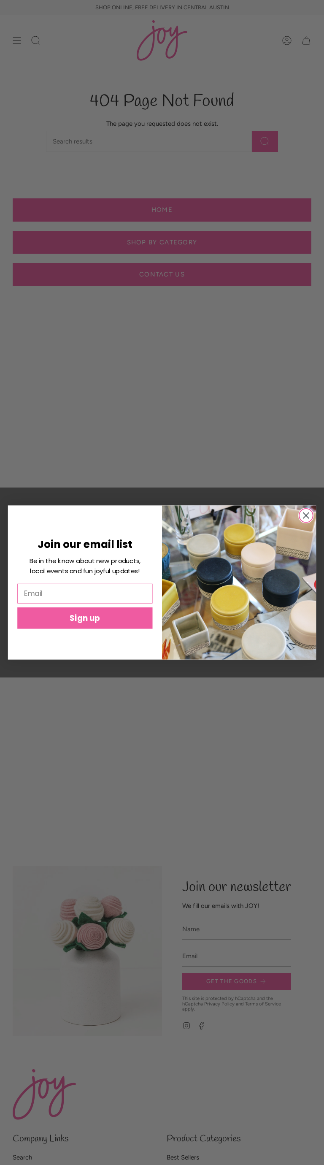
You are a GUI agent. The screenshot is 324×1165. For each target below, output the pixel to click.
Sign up (85, 617)
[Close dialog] (306, 516)
